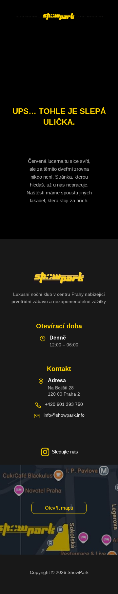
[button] (59, 508)
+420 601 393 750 (64, 404)
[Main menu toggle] (59, 40)
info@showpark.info (64, 415)
